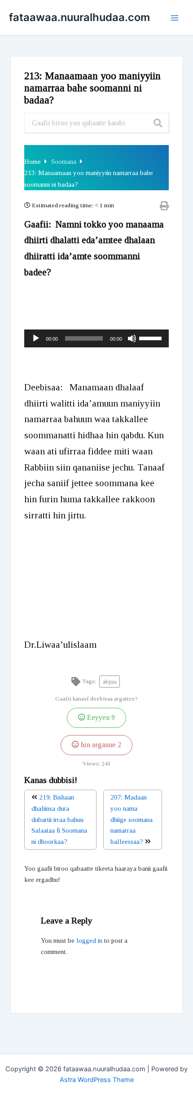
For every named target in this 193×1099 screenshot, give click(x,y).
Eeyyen (100, 718)
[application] (96, 338)
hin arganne (100, 745)
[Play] (35, 338)
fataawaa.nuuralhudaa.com (79, 17)
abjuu (110, 681)
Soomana (64, 161)
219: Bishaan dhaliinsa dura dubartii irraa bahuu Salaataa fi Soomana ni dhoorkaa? (59, 819)
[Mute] (131, 338)
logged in (89, 940)
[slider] (151, 337)
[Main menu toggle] (174, 18)
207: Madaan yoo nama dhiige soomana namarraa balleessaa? (131, 819)
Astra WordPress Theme (97, 1080)
